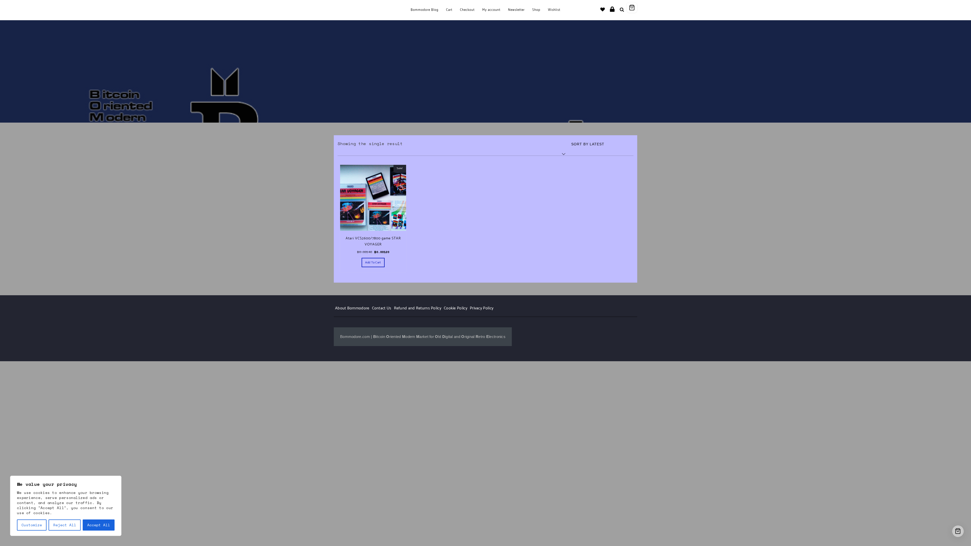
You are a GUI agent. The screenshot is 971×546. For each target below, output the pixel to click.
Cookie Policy (455, 308)
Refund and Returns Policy (418, 308)
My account (491, 10)
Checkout (467, 10)
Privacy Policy (481, 308)
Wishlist (554, 10)
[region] (65, 506)
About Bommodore (352, 308)
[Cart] (632, 8)
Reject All (64, 525)
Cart (449, 10)
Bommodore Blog (424, 10)
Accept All (98, 525)
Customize (31, 525)
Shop (536, 10)
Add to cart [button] (373, 262)
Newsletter (516, 10)
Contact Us (381, 308)
